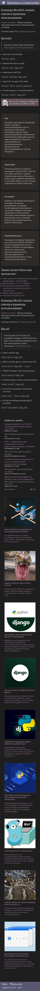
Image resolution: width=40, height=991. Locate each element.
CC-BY (20, 31)
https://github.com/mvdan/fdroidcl (18, 47)
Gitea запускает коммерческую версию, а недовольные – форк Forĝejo (20, 279)
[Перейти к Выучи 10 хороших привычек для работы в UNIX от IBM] (20, 103)
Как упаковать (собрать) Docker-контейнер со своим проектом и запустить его (17, 288)
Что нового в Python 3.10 (13, 295)
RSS (34, 489)
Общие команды (8, 22)
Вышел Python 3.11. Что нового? (17, 283)
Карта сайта (17, 984)
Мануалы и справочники (23, 2)
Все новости (9, 489)
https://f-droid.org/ (23, 346)
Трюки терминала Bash (13, 293)
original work (29, 31)
